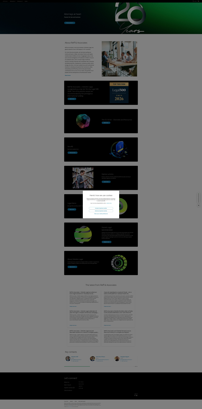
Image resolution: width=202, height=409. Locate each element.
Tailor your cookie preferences (101, 213)
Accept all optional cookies (101, 208)
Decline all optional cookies (101, 210)
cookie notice (109, 203)
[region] (101, 204)
